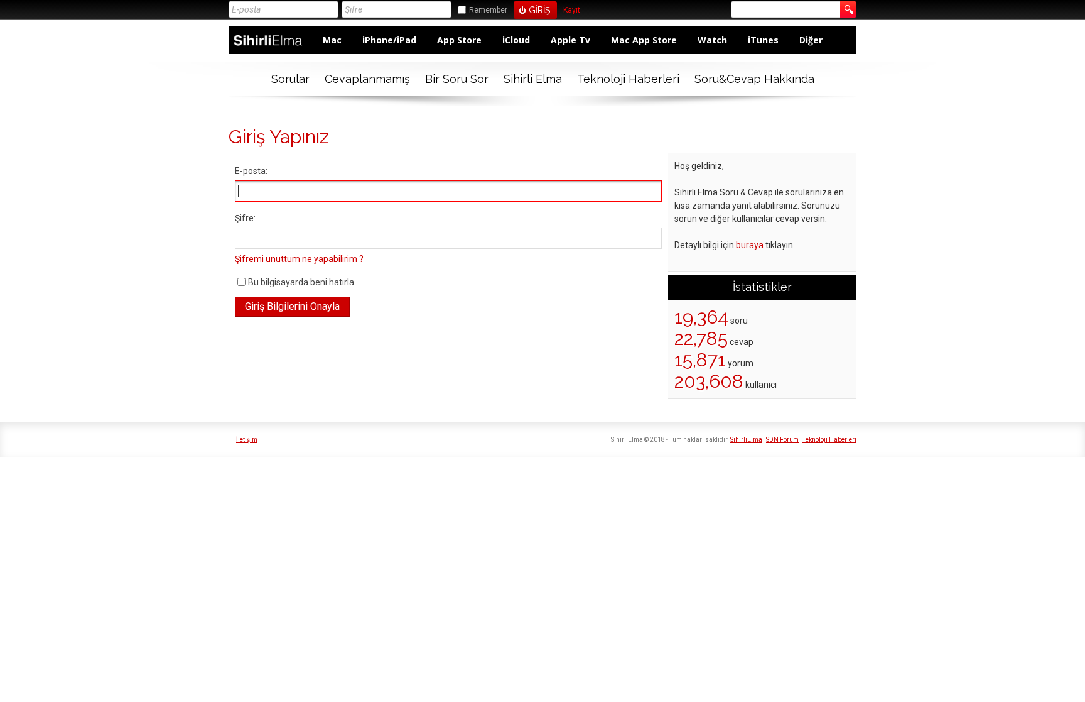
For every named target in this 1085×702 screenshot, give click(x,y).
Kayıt (571, 10)
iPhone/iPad (389, 40)
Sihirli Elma (533, 78)
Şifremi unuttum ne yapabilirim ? (299, 259)
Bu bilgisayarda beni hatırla (301, 282)
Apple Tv (570, 40)
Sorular (290, 78)
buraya (750, 245)
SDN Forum (782, 439)
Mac (332, 40)
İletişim (246, 439)
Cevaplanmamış (367, 78)
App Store (459, 40)
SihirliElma (746, 439)
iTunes (763, 40)
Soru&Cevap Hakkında (754, 78)
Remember (488, 10)
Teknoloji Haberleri (628, 78)
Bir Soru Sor (457, 78)
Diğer (811, 40)
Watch (712, 40)
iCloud (516, 40)
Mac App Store (644, 40)
